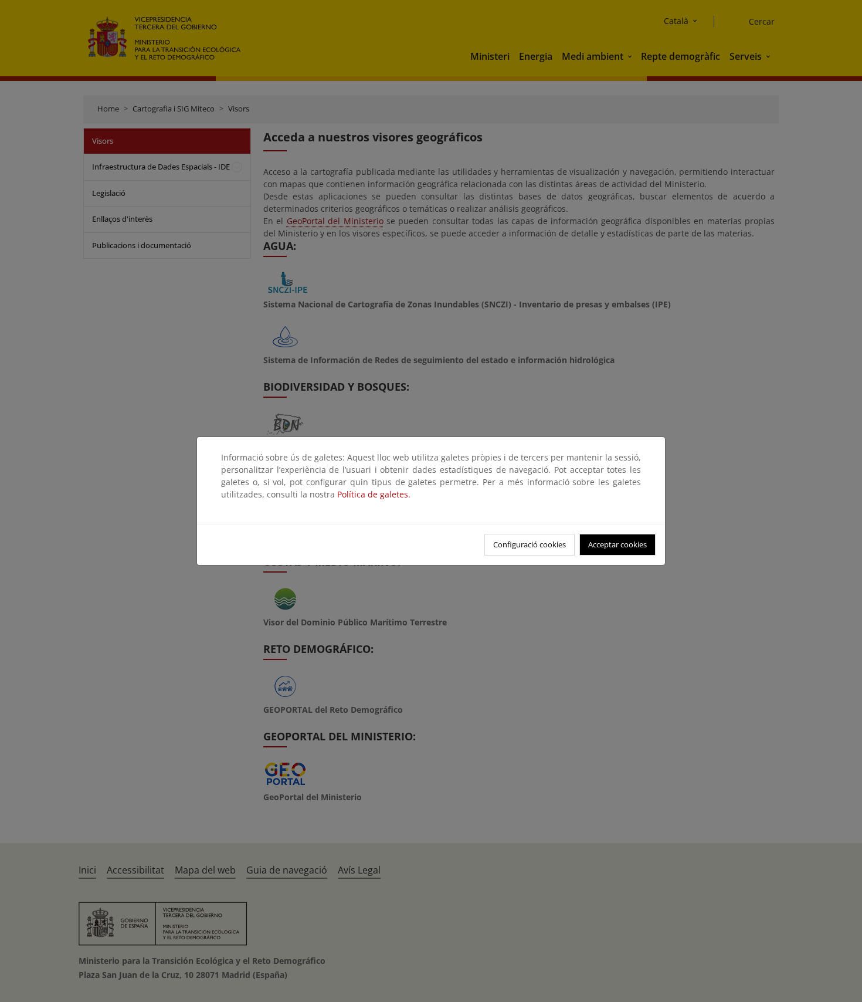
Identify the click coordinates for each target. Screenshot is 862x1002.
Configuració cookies (529, 544)
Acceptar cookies (617, 544)
